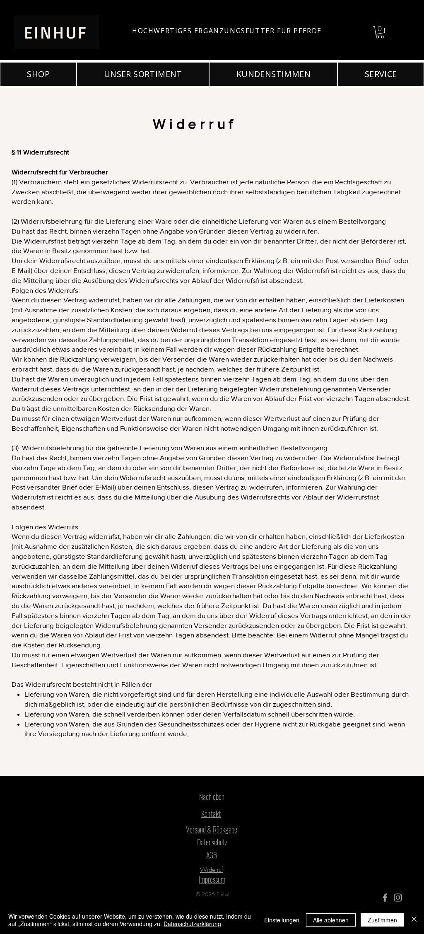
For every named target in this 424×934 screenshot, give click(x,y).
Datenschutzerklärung (192, 924)
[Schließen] (414, 919)
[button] (380, 32)
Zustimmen (382, 920)
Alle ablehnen (331, 920)
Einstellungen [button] (281, 920)
